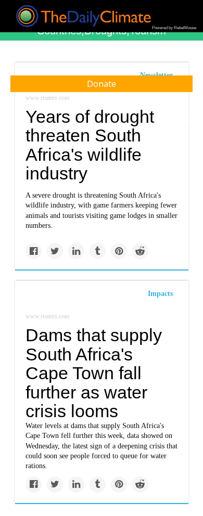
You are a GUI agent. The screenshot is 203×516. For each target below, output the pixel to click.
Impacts (160, 294)
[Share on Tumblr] (98, 251)
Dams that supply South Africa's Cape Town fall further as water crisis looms (94, 373)
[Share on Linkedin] (76, 251)
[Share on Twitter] (55, 251)
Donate (101, 83)
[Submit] (188, 118)
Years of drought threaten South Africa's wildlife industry (90, 145)
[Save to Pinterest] (119, 251)
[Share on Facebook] (34, 251)
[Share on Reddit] (140, 251)
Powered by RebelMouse (174, 27)
